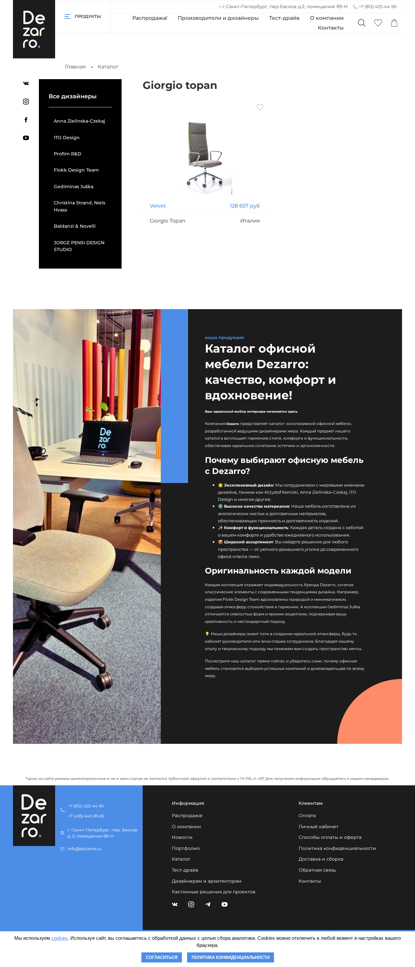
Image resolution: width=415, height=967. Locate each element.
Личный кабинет (318, 826)
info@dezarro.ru (84, 848)
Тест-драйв (284, 18)
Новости (182, 837)
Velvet (158, 206)
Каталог (181, 859)
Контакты (331, 28)
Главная (75, 67)
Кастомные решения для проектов (213, 892)
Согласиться (161, 957)
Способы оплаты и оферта (330, 837)
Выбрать (205, 249)
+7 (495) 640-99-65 (86, 816)
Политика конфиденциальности (337, 848)
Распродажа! (149, 18)
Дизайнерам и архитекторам (207, 881)
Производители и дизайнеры (218, 18)
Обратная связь (317, 870)
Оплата (307, 815)
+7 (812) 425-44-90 (378, 6)
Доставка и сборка (321, 859)
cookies (59, 938)
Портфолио (186, 848)
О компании (327, 18)
